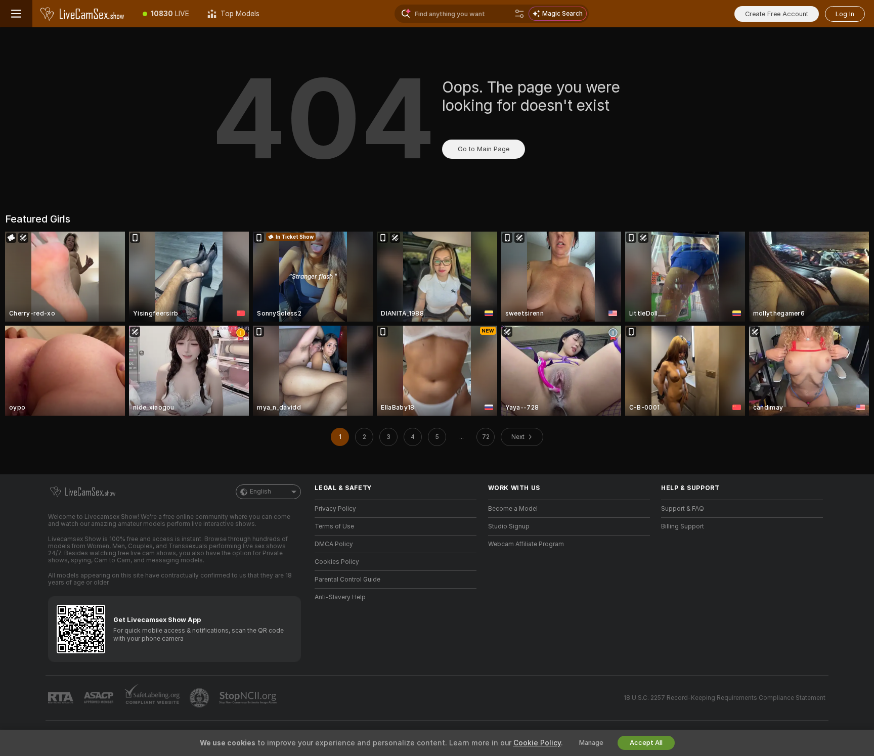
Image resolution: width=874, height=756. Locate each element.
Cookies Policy (337, 561)
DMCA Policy (334, 544)
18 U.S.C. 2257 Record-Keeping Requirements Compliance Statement (724, 697)
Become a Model (513, 508)
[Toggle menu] (16, 13)
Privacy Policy (335, 508)
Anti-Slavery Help (340, 597)
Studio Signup (509, 526)
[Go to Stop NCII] (249, 698)
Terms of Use (334, 526)
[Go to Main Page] (83, 13)
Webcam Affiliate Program (526, 544)
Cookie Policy (537, 743)
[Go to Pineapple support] (200, 697)
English (260, 491)
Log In (845, 14)
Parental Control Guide (347, 579)
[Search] (519, 14)
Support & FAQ (682, 508)
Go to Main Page (483, 149)
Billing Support (682, 526)
